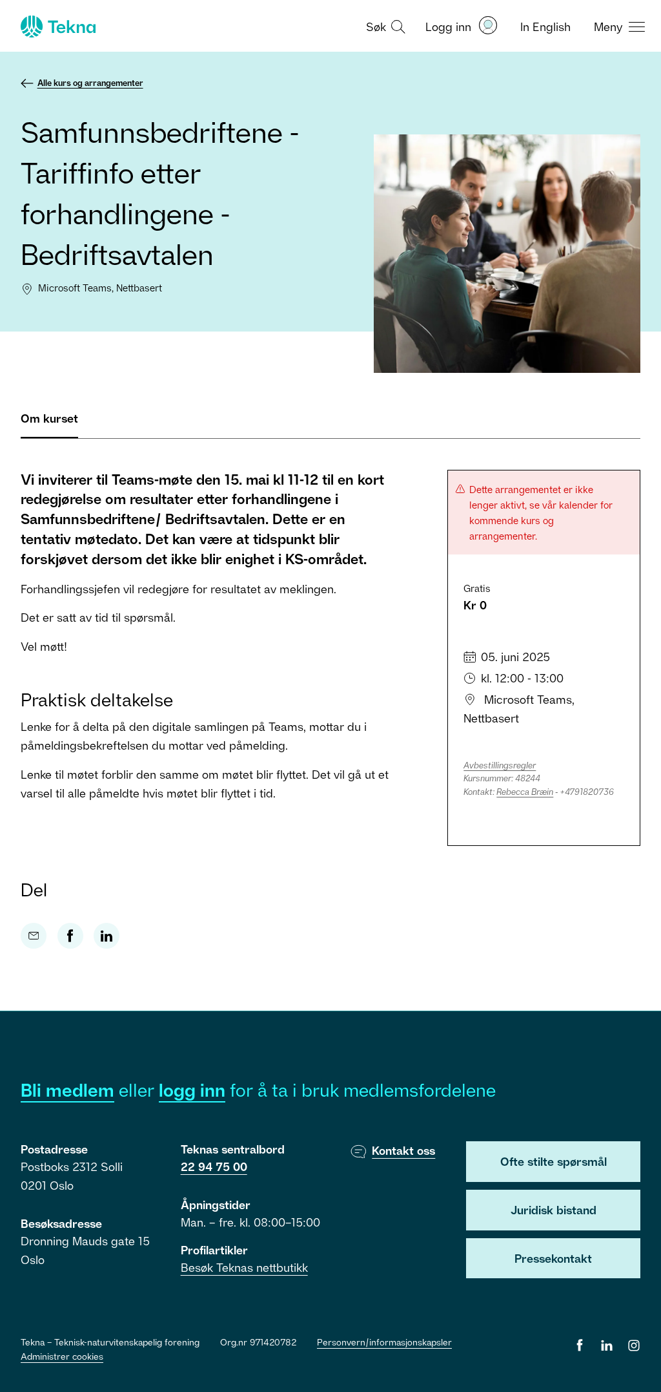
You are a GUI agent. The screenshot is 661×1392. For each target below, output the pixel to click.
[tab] (49, 423)
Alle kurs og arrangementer (90, 83)
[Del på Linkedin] (106, 936)
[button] (384, 26)
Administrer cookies (62, 1356)
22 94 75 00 (214, 1166)
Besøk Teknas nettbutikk (244, 1267)
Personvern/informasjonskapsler (384, 1341)
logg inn (192, 1090)
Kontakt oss (403, 1150)
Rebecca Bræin (524, 791)
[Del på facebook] (70, 936)
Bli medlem (67, 1090)
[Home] (57, 26)
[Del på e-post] (33, 936)
